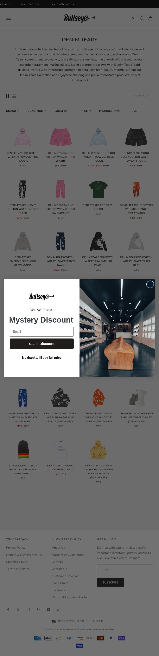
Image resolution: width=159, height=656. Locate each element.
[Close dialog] (150, 284)
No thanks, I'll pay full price (41, 357)
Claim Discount (41, 344)
